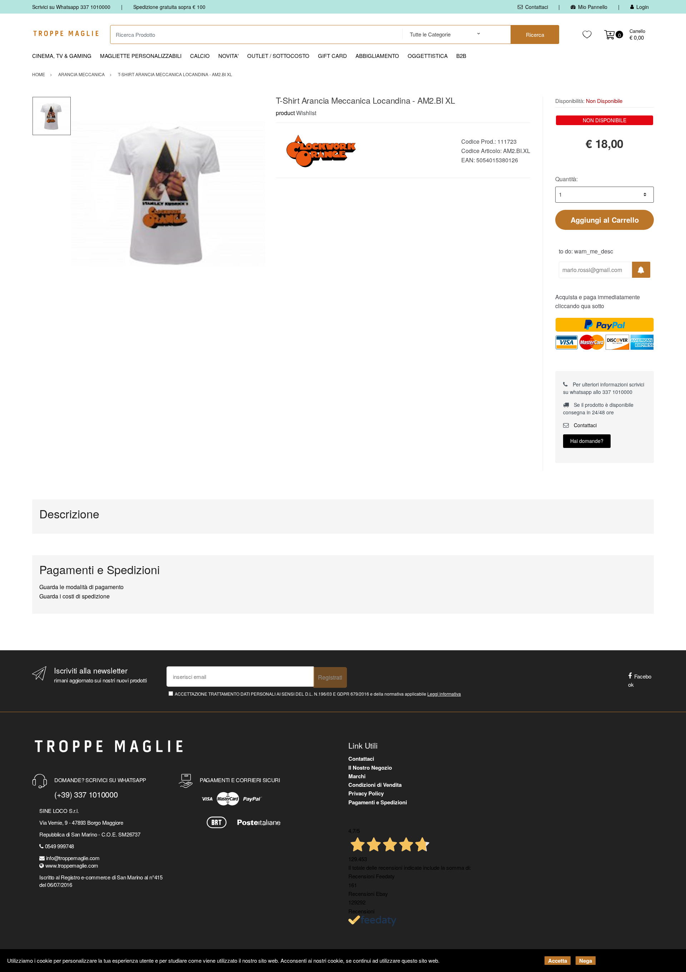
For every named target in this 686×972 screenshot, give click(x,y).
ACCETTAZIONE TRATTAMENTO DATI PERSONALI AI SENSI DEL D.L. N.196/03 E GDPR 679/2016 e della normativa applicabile (318, 694)
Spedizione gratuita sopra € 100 (169, 6)
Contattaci (536, 6)
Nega (585, 960)
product (285, 113)
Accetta (557, 960)
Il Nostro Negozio (370, 767)
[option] (168, 194)
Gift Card (332, 55)
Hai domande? (586, 440)
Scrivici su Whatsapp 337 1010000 (71, 6)
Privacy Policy (366, 793)
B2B (461, 55)
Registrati (330, 677)
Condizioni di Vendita (375, 785)
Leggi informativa (444, 694)
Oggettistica (428, 55)
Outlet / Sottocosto (278, 55)
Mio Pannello (592, 6)
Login (642, 6)
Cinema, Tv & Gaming (61, 55)
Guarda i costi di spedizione (74, 596)
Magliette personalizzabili (141, 55)
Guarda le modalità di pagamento (81, 587)
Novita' (228, 55)
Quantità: (566, 179)
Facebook (639, 680)
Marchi (357, 776)
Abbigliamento (377, 55)
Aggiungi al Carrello (605, 219)
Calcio (200, 55)
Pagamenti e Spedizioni (377, 802)
